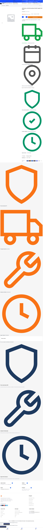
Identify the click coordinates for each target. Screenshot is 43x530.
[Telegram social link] (29, 157)
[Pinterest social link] (27, 157)
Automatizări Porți (31, 503)
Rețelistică (7, 5)
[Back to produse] (39, 5)
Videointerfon (30, 502)
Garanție (2, 515)
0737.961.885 (32, 511)
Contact (2, 512)
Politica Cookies (17, 513)
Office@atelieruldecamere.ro (35, 512)
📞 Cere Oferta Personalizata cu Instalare (28, 87)
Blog (1, 516)
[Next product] (40, 5)
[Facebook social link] (25, 157)
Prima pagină (3, 5)
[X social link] (26, 157)
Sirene (19, 1)
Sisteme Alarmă (31, 499)
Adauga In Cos (3, 526)
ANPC (15, 515)
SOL (15, 516)
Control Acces (31, 500)
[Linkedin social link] (28, 157)
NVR (7, 2)
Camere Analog (8, 3)
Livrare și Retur (3, 513)
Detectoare (16, 1)
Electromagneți (36, 3)
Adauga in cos (35, 17)
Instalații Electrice (31, 505)
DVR (6, 2)
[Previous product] (38, 5)
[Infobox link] (7, 484)
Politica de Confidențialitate (18, 512)
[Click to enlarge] (2, 23)
